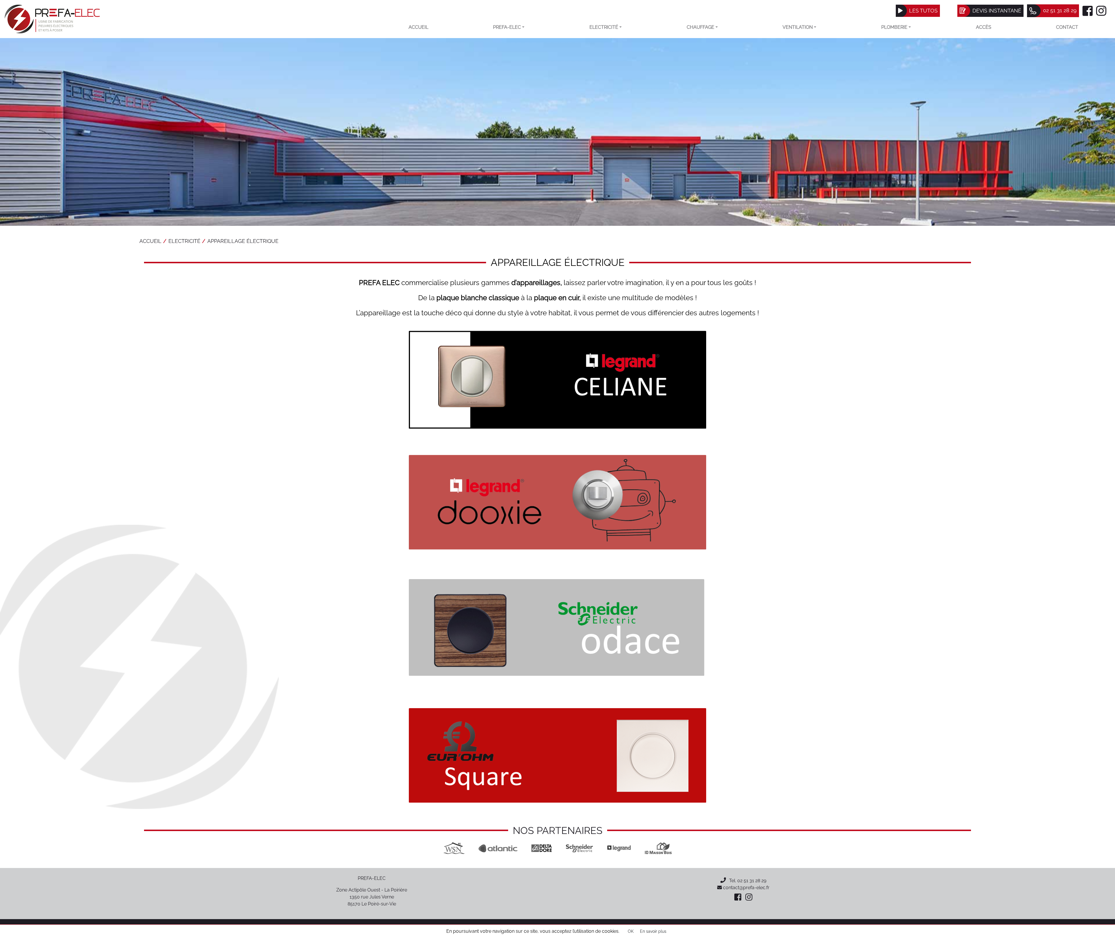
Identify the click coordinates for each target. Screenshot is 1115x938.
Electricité (603, 27)
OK (631, 931)
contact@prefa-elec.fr (745, 887)
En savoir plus (653, 931)
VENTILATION (798, 27)
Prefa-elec (507, 27)
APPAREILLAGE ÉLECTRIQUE (242, 241)
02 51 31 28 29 (751, 880)
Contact (1067, 27)
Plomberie (894, 27)
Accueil (418, 27)
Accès (983, 27)
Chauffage (700, 27)
